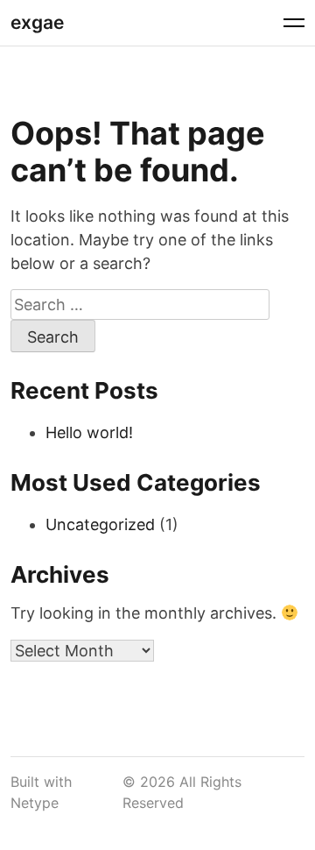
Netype (34, 802)
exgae (37, 22)
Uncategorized (100, 524)
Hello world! (89, 432)
